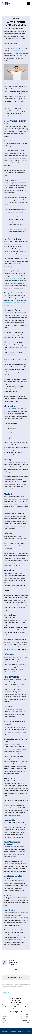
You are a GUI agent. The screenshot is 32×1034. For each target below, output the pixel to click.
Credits (27, 1031)
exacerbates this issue (10, 355)
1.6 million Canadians (17, 51)
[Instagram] (16, 969)
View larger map (6, 992)
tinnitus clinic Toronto (15, 84)
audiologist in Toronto (18, 116)
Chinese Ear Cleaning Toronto (13, 278)
